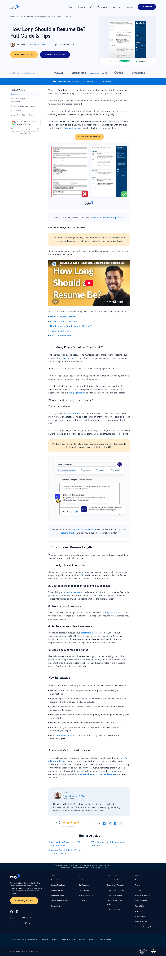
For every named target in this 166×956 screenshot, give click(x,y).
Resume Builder (56, 880)
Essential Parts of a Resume (63, 321)
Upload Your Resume (55, 54)
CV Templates (84, 885)
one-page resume (67, 358)
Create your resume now (89, 137)
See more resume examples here (108, 217)
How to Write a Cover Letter (115, 902)
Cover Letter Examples (115, 890)
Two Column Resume (60, 331)
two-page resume (77, 393)
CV (91, 7)
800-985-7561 (28, 918)
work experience (74, 592)
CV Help (82, 901)
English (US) (32, 940)
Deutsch (45, 940)
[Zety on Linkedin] (16, 911)
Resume (81, 7)
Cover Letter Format (114, 896)
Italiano (82, 940)
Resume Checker (57, 890)
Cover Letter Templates (115, 885)
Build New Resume (24, 54)
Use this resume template (89, 176)
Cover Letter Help (113, 909)
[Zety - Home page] (14, 7)
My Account (147, 7)
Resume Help (28, 17)
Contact (138, 890)
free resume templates (70, 128)
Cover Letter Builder (114, 880)
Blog (18, 17)
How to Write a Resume (60, 901)
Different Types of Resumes (63, 316)
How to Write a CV (86, 896)
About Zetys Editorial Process (23, 115)
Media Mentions (141, 901)
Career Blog (117, 7)
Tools (71, 7)
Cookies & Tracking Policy (144, 927)
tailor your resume (70, 413)
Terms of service (141, 922)
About (129, 7)
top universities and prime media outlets (97, 774)
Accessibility (139, 906)
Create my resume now (89, 490)
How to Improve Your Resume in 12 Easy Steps (72, 326)
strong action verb (111, 612)
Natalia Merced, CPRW (36, 45)
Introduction (16, 94)
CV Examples (84, 890)
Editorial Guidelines (142, 896)
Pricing (137, 885)
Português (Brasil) (104, 940)
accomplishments (89, 633)
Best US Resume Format (61, 335)
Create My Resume (24, 900)
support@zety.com (26, 923)
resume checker (68, 533)
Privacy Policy (140, 916)
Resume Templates (58, 885)
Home (12, 17)
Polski (91, 940)
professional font (64, 735)
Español (55, 940)
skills (82, 575)
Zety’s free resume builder (83, 529)
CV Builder (83, 880)
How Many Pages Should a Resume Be (22, 100)
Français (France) (68, 940)
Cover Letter (102, 7)
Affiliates (138, 911)
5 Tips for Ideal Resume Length (23, 106)
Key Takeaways (17, 110)
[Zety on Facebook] (11, 911)
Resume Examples (57, 896)
